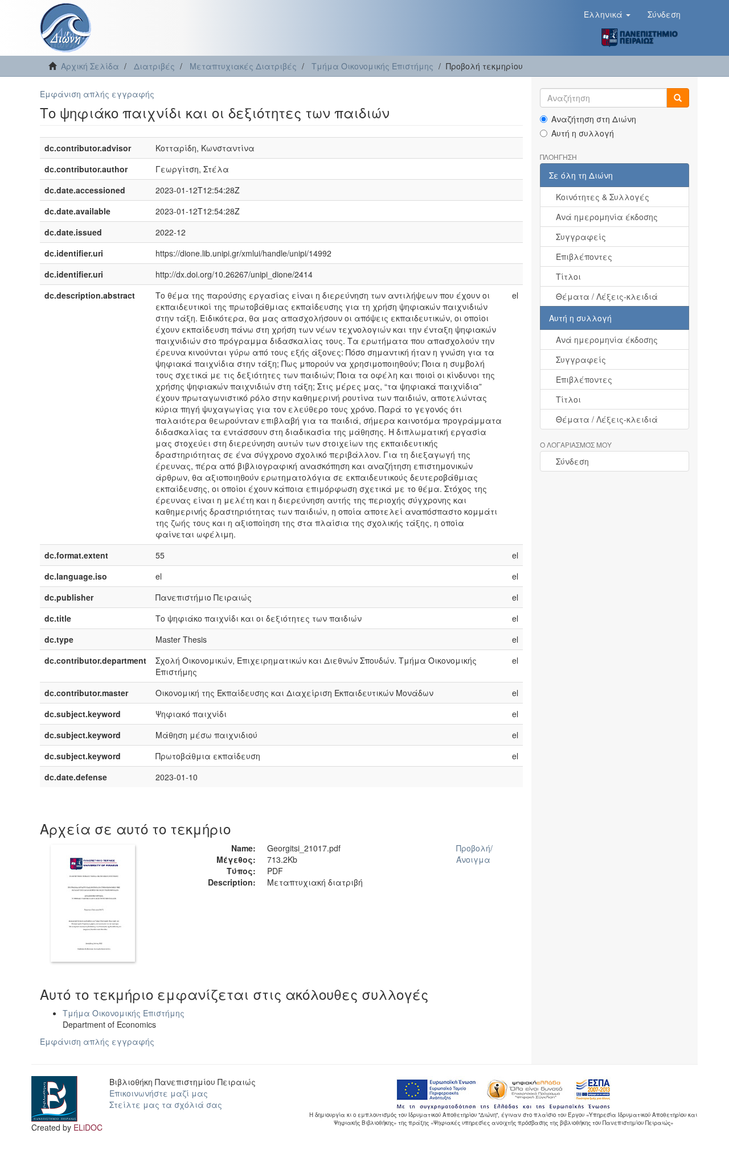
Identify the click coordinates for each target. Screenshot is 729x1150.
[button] (607, 14)
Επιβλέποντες (584, 256)
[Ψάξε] (677, 97)
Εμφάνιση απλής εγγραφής (97, 94)
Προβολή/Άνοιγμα (474, 853)
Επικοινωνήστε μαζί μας (158, 1093)
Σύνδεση (572, 461)
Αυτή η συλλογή (582, 133)
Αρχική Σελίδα (90, 66)
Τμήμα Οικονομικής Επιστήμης (372, 66)
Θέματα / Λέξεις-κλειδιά (607, 296)
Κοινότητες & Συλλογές (602, 196)
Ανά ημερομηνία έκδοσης (607, 216)
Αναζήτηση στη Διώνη (593, 119)
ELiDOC (88, 1127)
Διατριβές (154, 66)
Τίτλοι (568, 276)
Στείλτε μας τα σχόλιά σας (165, 1104)
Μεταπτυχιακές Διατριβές (243, 66)
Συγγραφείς (581, 236)
